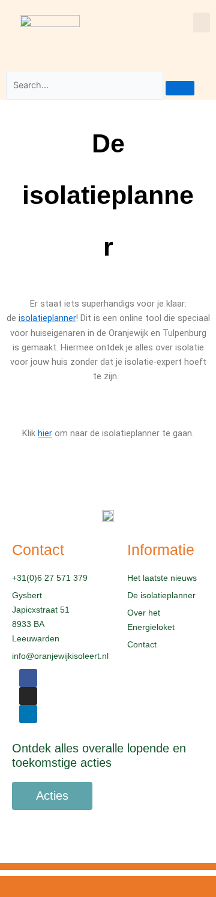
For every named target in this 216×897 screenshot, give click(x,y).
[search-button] (180, 88)
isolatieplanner (47, 318)
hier (45, 433)
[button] (201, 22)
